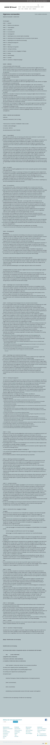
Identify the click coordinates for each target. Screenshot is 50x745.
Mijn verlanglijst (29, 733)
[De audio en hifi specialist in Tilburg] (10, 7)
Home (19, 7)
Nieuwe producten (18, 730)
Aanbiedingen (17, 731)
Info (22, 8)
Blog (30, 8)
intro (4, 737)
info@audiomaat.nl (43, 735)
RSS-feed (16, 736)
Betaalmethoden (6, 731)
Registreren (28, 728)
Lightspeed (20, 742)
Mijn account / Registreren (42, 1)
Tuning (23, 7)
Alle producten (17, 728)
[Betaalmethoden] (43, 743)
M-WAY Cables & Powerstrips (33, 7)
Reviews (26, 8)
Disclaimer (5, 730)
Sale (19, 8)
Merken (34, 8)
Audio (42, 7)
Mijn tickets (28, 731)
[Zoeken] (37, 5)
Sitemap (4, 736)
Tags (15, 734)
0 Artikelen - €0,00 (32, 1)
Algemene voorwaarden (42, 14)
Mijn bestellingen (29, 730)
